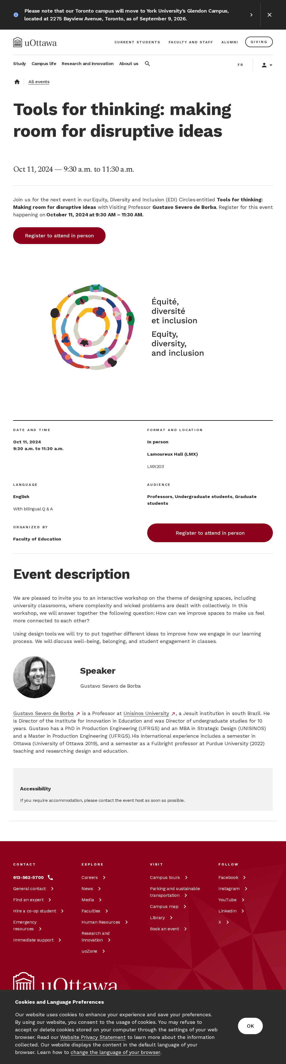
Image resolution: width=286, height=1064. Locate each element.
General (29, 888)
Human (101, 922)
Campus (165, 877)
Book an (164, 928)
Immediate (33, 940)
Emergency (25, 925)
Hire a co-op (34, 911)
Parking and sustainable (175, 892)
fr (241, 65)
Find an (28, 899)
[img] (35, 42)
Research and (96, 937)
